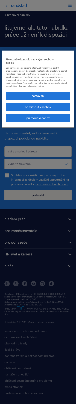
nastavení (38, 95)
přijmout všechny (38, 118)
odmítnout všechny (38, 106)
